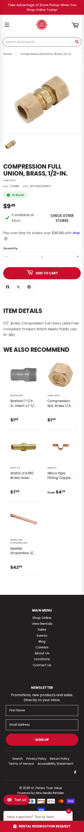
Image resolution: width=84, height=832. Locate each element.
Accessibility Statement (55, 763)
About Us (42, 653)
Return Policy (59, 758)
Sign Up (42, 739)
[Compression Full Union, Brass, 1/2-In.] (10, 144)
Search (17, 758)
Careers (42, 647)
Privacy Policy (36, 758)
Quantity (10, 248)
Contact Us (42, 665)
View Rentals (42, 623)
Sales (42, 629)
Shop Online (42, 617)
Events (42, 635)
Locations (42, 659)
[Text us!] (16, 801)
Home (7, 54)
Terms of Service (21, 763)
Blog (42, 641)
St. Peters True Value (46, 788)
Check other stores (62, 218)
